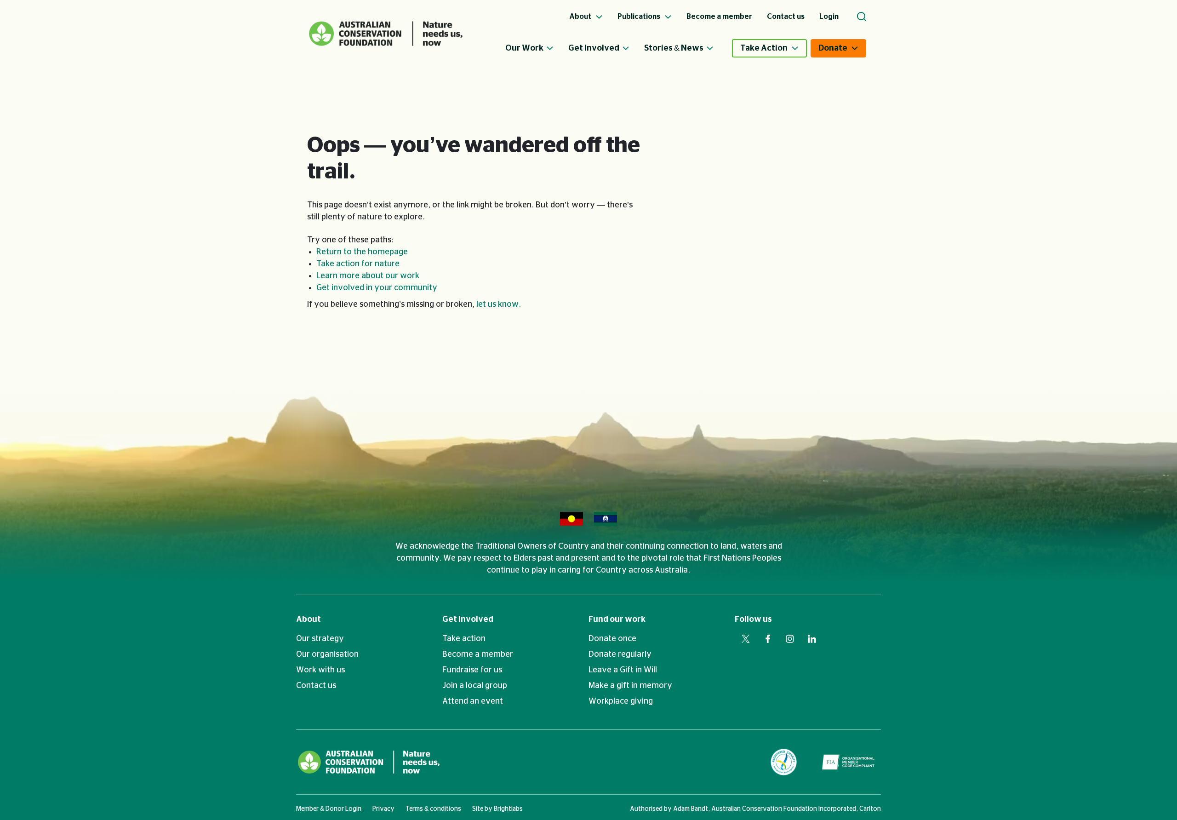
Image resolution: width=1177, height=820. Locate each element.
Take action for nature (358, 264)
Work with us (320, 670)
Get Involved (593, 48)
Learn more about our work (367, 276)
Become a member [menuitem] (719, 16)
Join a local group (474, 686)
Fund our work (617, 619)
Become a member (477, 654)
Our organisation (327, 654)
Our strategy (320, 639)
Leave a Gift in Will (622, 670)
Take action (464, 639)
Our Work (524, 48)
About (308, 619)
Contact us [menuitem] (786, 16)
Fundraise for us (472, 670)
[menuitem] (536, 48)
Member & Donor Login (328, 809)
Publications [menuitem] (639, 16)
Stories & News (673, 48)
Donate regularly (619, 654)
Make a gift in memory (630, 686)
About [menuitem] (581, 16)
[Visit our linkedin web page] (812, 639)
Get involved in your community (376, 288)
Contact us (316, 686)
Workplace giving (620, 701)
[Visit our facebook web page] (768, 639)
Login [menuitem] (829, 16)
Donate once (612, 639)
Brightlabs (508, 809)
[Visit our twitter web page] (746, 639)
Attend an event (472, 701)
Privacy (383, 809)
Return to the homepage (362, 252)
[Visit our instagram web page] (790, 639)
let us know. (498, 304)
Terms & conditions (433, 809)
